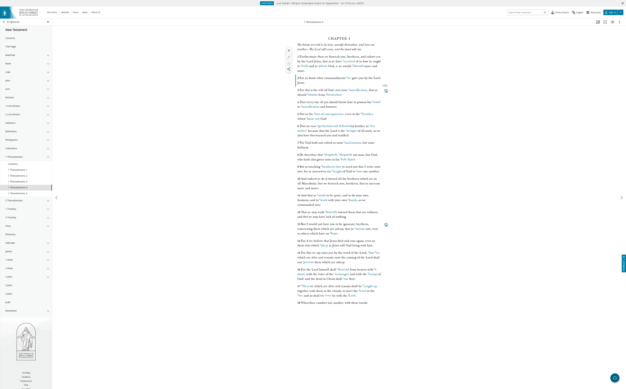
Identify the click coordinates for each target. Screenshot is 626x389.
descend (343, 270)
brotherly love (331, 167)
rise (346, 279)
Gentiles (367, 114)
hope (334, 234)
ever (328, 296)
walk (305, 66)
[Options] (619, 22)
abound (358, 66)
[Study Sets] (598, 22)
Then (305, 286)
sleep (324, 245)
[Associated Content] (386, 91)
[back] (4, 21)
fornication (334, 95)
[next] (621, 197)
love (359, 171)
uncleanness (353, 143)
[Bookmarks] (605, 22)
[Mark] (288, 57)
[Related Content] (612, 22)
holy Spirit (348, 159)
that (371, 253)
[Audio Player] (614, 377)
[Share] (288, 69)
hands (353, 200)
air (300, 296)
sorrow (360, 229)
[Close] (288, 50)
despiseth (331, 155)
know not (313, 119)
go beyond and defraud (334, 126)
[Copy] (288, 64)
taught (337, 171)
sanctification (358, 90)
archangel (341, 274)
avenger (351, 131)
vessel (377, 102)
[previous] (56, 197)
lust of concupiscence (329, 114)
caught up (370, 286)
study (322, 195)
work (323, 200)
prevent (308, 262)
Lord (362, 291)
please (323, 66)
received (349, 61)
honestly (331, 212)
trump (373, 274)
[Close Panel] (48, 21)
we (349, 78)
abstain (313, 95)
